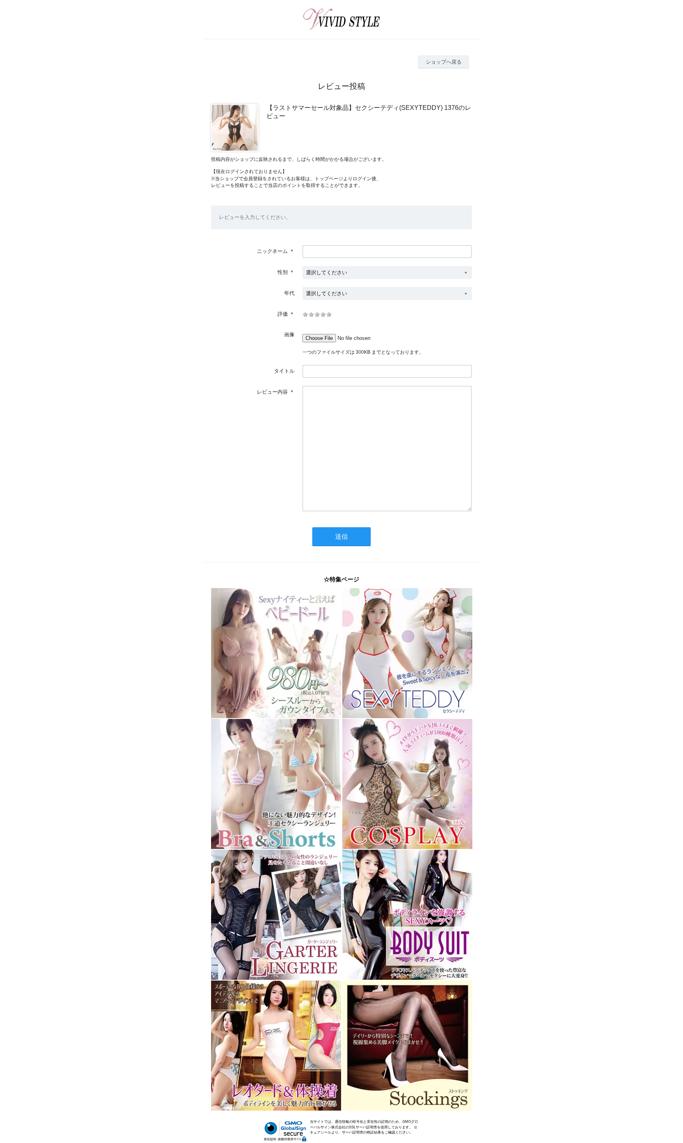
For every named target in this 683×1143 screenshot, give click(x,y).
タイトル (284, 371)
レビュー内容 (272, 392)
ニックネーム (272, 251)
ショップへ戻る (444, 62)
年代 (289, 293)
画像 (289, 335)
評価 (282, 314)
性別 (282, 272)
